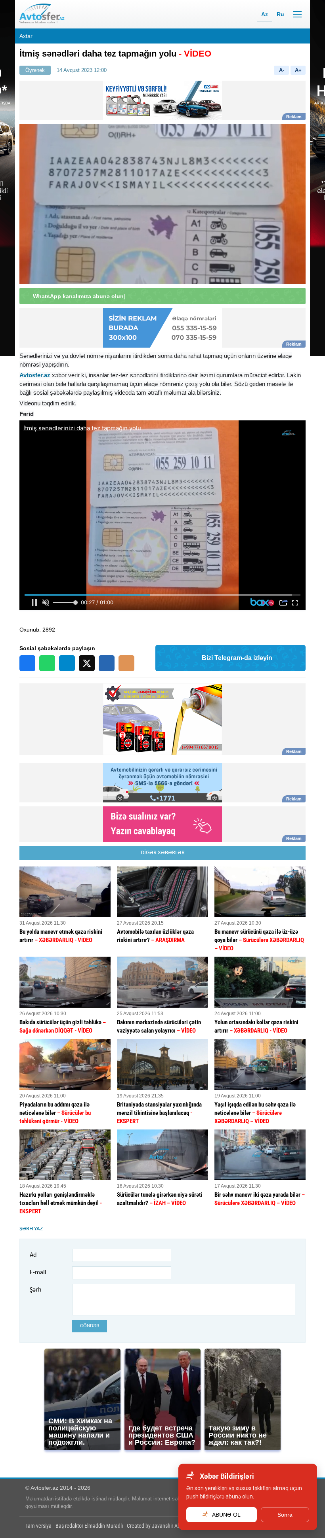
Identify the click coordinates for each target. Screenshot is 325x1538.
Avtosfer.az (34, 375)
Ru (280, 14)
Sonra (284, 1515)
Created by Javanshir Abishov (159, 1526)
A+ (298, 70)
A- (281, 70)
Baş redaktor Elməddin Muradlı (89, 1526)
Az (264, 14)
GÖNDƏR (89, 1325)
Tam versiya (38, 1526)
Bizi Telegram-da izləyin (237, 658)
